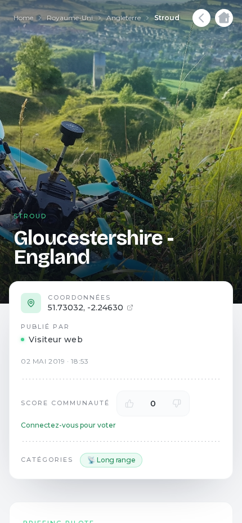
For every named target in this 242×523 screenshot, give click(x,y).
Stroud (167, 17)
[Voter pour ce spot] (129, 403)
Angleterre (123, 17)
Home (23, 17)
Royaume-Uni (70, 17)
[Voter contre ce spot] (177, 403)
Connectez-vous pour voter (68, 425)
